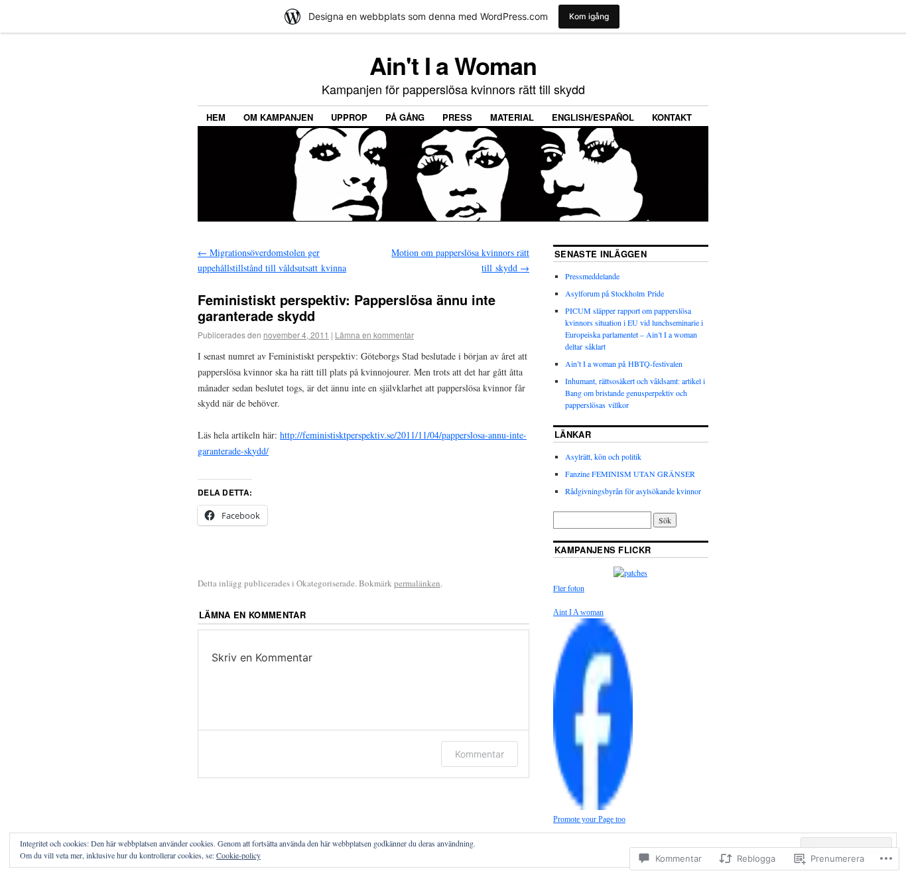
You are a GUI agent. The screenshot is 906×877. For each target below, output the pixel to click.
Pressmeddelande (592, 276)
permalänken (417, 583)
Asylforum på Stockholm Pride (614, 293)
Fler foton (568, 587)
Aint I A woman (578, 612)
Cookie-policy (238, 855)
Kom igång (589, 16)
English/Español (593, 117)
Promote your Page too (589, 819)
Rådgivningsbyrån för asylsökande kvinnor (633, 491)
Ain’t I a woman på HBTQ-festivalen (623, 363)
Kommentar (479, 754)
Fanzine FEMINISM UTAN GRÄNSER (630, 473)
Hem (216, 117)
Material (512, 117)
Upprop (349, 117)
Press (457, 117)
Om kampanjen (278, 117)
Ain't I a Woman (453, 65)
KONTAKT (672, 117)
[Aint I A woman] (593, 806)
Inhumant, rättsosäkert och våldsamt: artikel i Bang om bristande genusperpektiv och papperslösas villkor (635, 392)
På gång (404, 117)
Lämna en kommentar (374, 334)
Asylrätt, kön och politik (603, 456)
